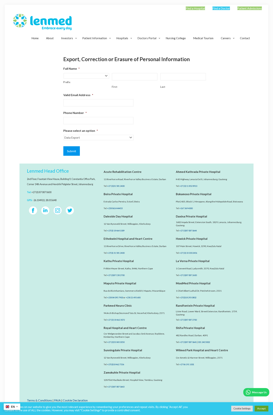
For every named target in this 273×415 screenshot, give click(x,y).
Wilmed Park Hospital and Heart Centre (202, 350)
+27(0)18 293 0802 (187, 297)
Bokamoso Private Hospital (193, 194)
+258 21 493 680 (133, 297)
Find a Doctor (221, 8)
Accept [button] (261, 408)
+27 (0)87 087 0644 (188, 230)
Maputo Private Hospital (120, 283)
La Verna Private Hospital (192, 261)
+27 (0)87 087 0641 (188, 342)
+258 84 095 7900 (115, 297)
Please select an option (80, 130)
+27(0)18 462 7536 (115, 364)
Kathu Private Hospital (119, 261)
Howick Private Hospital (191, 238)
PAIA (57, 400)
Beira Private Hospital (118, 194)
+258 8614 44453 (115, 208)
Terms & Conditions (39, 400)
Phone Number (75, 112)
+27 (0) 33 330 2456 (188, 253)
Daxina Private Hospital (191, 216)
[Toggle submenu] (68, 47)
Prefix (66, 82)
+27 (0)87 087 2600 (188, 275)
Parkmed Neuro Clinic (118, 305)
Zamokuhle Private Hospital (122, 372)
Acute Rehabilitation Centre (123, 171)
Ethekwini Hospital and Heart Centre (128, 238)
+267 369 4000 (186, 208)
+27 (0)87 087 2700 (188, 320)
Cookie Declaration (75, 400)
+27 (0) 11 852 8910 (188, 186)
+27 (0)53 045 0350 (115, 342)
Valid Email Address (78, 95)
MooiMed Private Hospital (193, 283)
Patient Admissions (249, 8)
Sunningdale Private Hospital (123, 350)
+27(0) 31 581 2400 (115, 253)
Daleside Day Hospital (118, 216)
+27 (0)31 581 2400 (115, 186)
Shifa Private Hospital (190, 328)
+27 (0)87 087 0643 (115, 386)
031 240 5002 (204, 342)
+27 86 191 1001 (186, 364)
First (114, 86)
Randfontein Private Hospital (195, 305)
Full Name (71, 68)
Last (162, 86)
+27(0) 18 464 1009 (115, 230)
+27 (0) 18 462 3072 (116, 320)
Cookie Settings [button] (242, 408)
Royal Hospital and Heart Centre (125, 328)
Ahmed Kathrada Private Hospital (198, 171)
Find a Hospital (195, 8)
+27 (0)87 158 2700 (115, 275)
